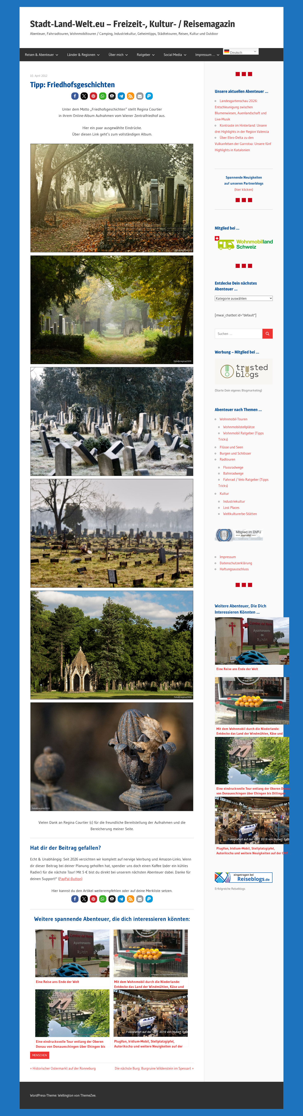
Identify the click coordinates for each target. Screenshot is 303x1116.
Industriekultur (234, 501)
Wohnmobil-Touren (233, 419)
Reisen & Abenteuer (39, 54)
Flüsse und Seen (231, 447)
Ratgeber (143, 54)
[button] (75, 96)
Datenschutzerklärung (236, 563)
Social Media (173, 54)
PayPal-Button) (70, 879)
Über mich (116, 54)
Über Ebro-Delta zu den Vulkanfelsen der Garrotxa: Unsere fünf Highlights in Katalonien (243, 143)
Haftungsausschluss (234, 569)
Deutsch (235, 52)
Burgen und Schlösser (235, 453)
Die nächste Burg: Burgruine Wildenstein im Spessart (153, 1068)
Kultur (224, 493)
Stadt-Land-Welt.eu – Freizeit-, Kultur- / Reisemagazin (132, 23)
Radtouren (227, 459)
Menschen (39, 1055)
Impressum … (205, 54)
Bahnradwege (233, 473)
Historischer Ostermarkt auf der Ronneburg (64, 1068)
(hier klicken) (243, 183)
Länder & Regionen (81, 54)
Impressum (228, 557)
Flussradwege (233, 467)
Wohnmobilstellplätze (239, 427)
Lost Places (231, 507)
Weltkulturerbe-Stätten (240, 513)
